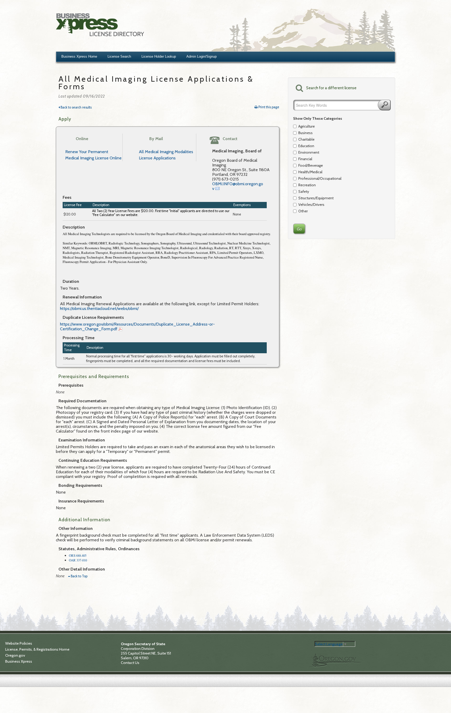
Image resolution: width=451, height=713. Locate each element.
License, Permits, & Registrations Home (37, 649)
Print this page (268, 107)
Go (384, 105)
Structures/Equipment (316, 198)
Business (305, 132)
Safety (303, 191)
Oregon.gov (15, 655)
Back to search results (76, 107)
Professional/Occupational (316, 178)
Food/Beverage (310, 165)
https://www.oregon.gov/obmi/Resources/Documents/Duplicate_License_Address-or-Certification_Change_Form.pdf (137, 326)
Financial (305, 159)
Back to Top (78, 576)
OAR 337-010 (78, 560)
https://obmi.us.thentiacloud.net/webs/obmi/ (99, 308)
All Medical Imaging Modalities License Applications (166, 154)
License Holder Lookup (158, 56)
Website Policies (18, 643)
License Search (119, 56)
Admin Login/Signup (201, 56)
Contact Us (130, 662)
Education (306, 145)
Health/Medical (310, 172)
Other (303, 211)
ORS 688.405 (77, 555)
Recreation (307, 185)
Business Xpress (18, 661)
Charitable (306, 139)
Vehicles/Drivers (311, 204)
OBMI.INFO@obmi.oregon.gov (237, 186)
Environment (308, 152)
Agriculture (306, 126)
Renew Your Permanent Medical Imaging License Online (93, 154)
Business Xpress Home (79, 56)
